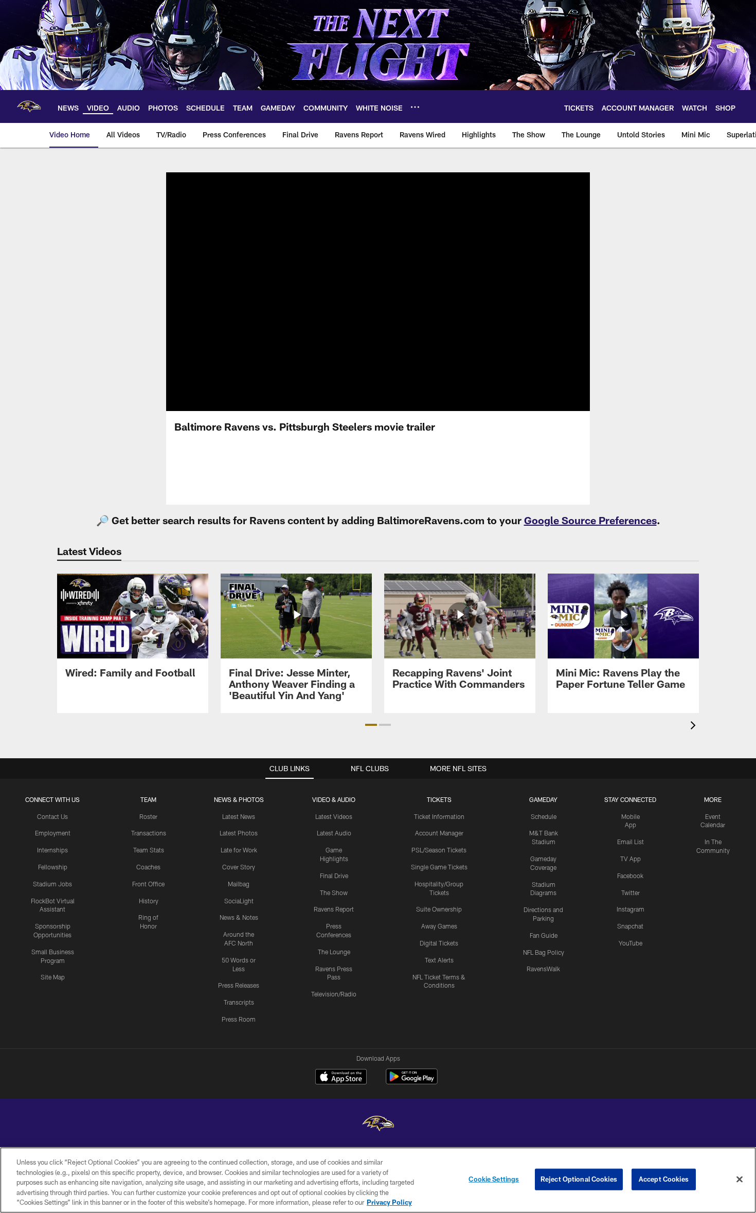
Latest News (238, 816)
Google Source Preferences (590, 520)
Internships (52, 849)
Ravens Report (334, 909)
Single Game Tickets (439, 866)
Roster (148, 816)
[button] (378, 291)
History (148, 900)
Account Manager (439, 832)
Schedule (543, 816)
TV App (630, 858)
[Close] (739, 1179)
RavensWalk (543, 968)
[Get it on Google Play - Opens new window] (411, 1081)
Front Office (148, 883)
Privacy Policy (389, 1202)
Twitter (630, 892)
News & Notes (239, 917)
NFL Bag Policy (543, 952)
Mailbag (238, 883)
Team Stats (148, 849)
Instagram (630, 909)
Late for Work (239, 849)
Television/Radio (333, 993)
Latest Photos (239, 832)
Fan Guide (543, 935)
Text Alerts (439, 960)
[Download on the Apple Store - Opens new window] (341, 1077)
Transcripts (239, 1002)
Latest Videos (333, 816)
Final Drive (334, 875)
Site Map (53, 976)
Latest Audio (334, 832)
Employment (52, 832)
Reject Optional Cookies (579, 1179)
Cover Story (238, 866)
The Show (334, 892)
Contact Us (52, 816)
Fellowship (52, 866)
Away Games (439, 926)
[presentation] (695, 726)
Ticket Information (439, 816)
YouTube (630, 943)
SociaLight (239, 900)
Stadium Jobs (52, 883)
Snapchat (630, 926)
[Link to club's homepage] (28, 106)
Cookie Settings (494, 1179)
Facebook (630, 875)
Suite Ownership (439, 909)
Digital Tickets (439, 943)
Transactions (148, 832)
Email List (630, 841)
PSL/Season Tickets (438, 849)
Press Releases (238, 985)
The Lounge (334, 951)
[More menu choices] (415, 107)
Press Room (239, 1019)
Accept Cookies (664, 1179)
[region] (378, 1180)
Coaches (148, 866)
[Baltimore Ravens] (378, 1125)
